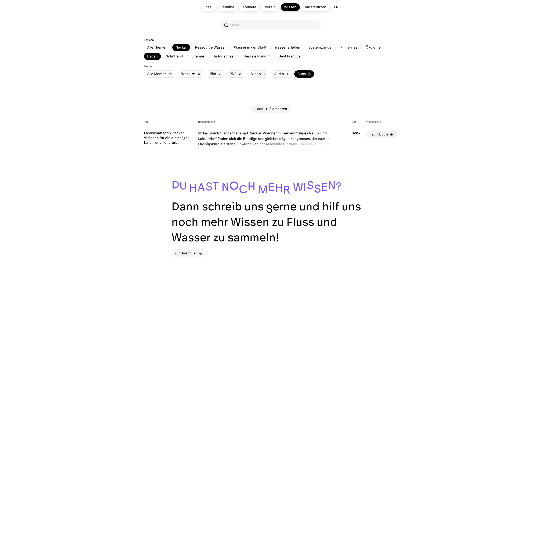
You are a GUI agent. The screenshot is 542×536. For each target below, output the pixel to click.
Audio (281, 74)
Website (190, 74)
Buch (303, 74)
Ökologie (373, 47)
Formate (249, 7)
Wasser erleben (287, 47)
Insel (209, 7)
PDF (236, 74)
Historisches (223, 56)
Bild (215, 74)
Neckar (181, 47)
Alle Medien (159, 74)
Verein (270, 7)
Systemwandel (320, 47)
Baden (152, 56)
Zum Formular (185, 253)
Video (258, 74)
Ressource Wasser (210, 47)
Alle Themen (157, 47)
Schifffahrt (174, 56)
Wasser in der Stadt (250, 47)
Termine (227, 7)
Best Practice (290, 56)
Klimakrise (349, 47)
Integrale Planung (256, 56)
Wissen (290, 7)
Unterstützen (315, 7)
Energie (197, 56)
